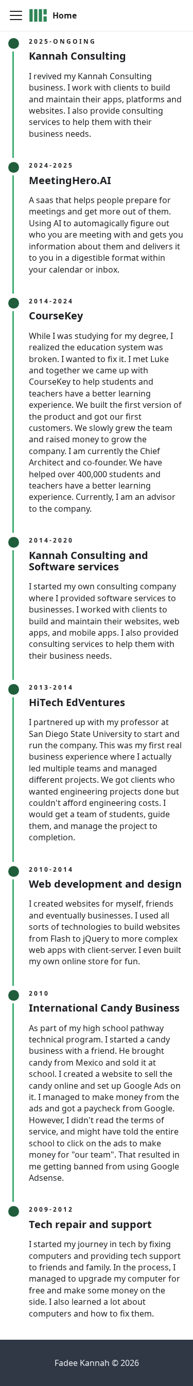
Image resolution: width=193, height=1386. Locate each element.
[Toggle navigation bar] (16, 15)
